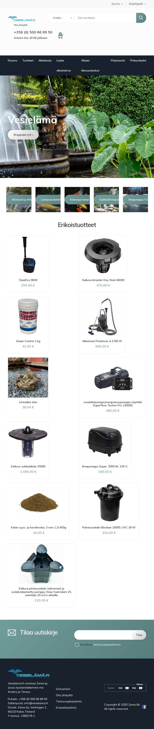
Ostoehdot (63, 689)
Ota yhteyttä (64, 695)
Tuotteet (27, 60)
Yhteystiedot (138, 60)
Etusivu (12, 60)
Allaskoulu (45, 60)
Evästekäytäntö (66, 707)
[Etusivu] (21, 18)
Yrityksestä (117, 60)
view (77, 126)
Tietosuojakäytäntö (69, 701)
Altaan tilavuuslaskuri (90, 65)
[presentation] (6, 200)
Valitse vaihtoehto (28, 421)
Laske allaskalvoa (64, 65)
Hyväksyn (100, 644)
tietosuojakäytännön (107, 644)
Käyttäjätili (136, 4)
